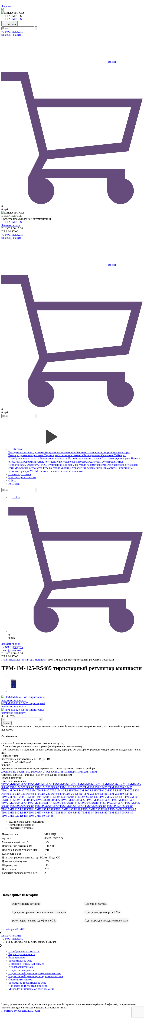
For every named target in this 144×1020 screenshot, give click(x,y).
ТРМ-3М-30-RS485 (37, 803)
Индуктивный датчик (21, 970)
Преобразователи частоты (24, 951)
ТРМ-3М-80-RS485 (94, 806)
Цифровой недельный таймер (26, 963)
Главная (6, 659)
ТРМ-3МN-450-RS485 (67, 812)
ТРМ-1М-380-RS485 (47, 787)
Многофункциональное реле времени (31, 988)
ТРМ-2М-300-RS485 (95, 793)
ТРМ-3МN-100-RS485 (120, 806)
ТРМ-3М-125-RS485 (72, 799)
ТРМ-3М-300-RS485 (62, 803)
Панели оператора (96, 903)
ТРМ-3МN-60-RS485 (120, 812)
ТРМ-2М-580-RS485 (62, 796)
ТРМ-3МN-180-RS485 (68, 809)
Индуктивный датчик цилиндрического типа (35, 976)
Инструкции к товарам (22, 477)
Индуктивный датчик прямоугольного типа (34, 973)
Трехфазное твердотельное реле (27, 982)
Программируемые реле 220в (102, 912)
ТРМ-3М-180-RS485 (122, 799)
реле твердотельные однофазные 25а (34, 920)
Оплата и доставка (19, 474)
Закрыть (6, 6)
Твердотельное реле (20, 960)
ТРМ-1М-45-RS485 (71, 787)
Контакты (14, 483)
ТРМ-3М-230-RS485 (13, 803)
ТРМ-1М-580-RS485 (120, 787)
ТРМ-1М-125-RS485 (38, 784)
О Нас (12, 480)
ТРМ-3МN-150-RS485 (41, 809)
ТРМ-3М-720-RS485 (70, 806)
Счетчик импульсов (20, 979)
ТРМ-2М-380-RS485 (120, 793)
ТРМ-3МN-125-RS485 (14, 809)
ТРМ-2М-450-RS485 (37, 796)
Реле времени (16, 957)
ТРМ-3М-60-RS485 (46, 806)
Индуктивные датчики (26, 903)
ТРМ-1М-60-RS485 (12, 790)
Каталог (16, 659)
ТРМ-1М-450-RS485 (95, 787)
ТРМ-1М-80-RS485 (61, 790)
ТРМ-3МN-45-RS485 (40, 812)
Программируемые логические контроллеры (39, 912)
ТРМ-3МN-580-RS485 (94, 812)
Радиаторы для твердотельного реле (106, 920)
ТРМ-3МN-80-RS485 (40, 815)
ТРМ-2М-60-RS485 (86, 796)
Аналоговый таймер (20, 966)
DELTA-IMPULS (11, 19)
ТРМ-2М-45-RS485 (12, 796)
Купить (6, 723)
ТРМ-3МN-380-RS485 (14, 812)
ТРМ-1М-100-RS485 (13, 784)
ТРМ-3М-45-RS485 (111, 803)
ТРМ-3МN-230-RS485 (96, 809)
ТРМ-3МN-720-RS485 (14, 815)
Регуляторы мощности (34, 659)
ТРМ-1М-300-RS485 (22, 787)
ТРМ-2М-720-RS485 (110, 796)
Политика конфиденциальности (20, 1010)
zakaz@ (11, 34)
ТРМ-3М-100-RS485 (47, 799)
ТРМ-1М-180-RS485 (88, 784)
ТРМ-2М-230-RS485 (47, 793)
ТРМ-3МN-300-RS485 (123, 809)
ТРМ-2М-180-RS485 (22, 793)
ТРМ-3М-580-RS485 (22, 806)
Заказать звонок (10, 225)
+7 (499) (12, 31)
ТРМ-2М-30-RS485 (71, 793)
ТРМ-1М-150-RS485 (63, 784)
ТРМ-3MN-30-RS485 (22, 799)
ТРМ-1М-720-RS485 (37, 790)
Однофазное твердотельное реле (27, 985)
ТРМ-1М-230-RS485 (113, 784)
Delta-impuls (13, 929)
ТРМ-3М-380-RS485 (87, 803)
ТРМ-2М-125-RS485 (110, 790)
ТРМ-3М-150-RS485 (97, 799)
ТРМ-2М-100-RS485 (85, 790)
